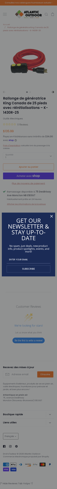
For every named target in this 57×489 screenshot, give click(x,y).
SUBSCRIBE (28, 269)
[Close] (51, 216)
